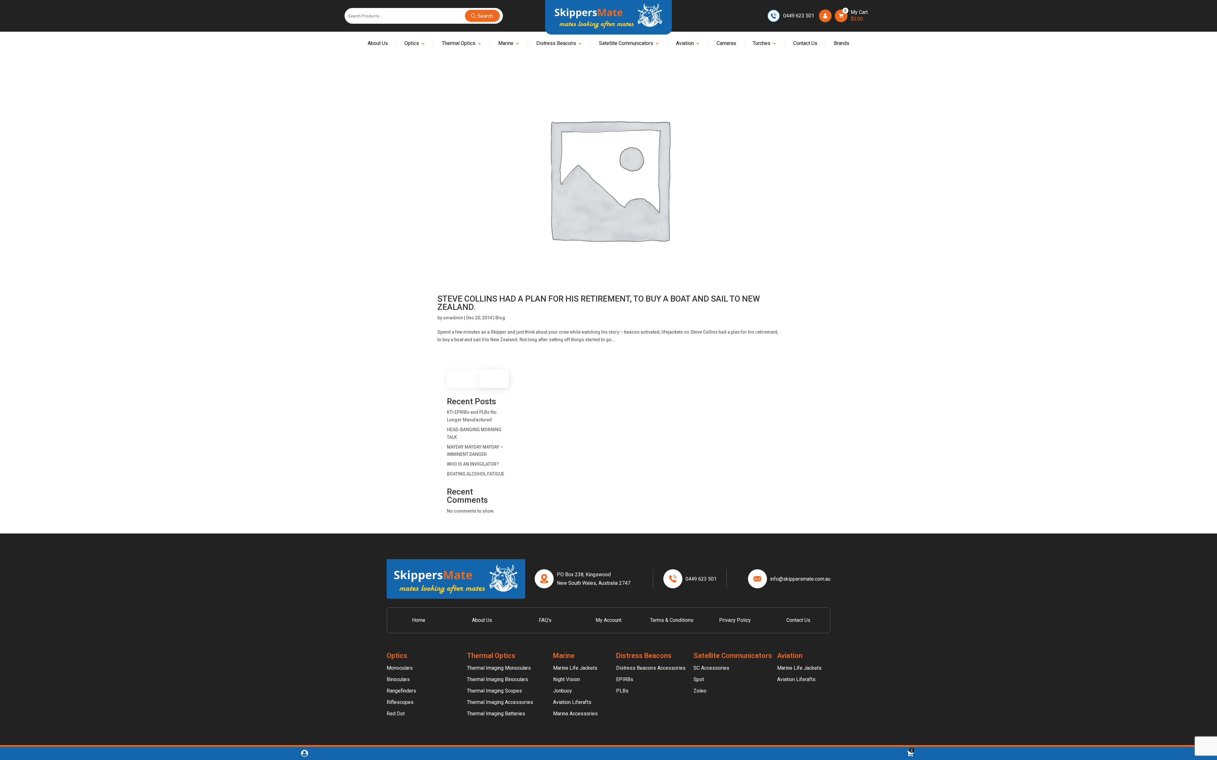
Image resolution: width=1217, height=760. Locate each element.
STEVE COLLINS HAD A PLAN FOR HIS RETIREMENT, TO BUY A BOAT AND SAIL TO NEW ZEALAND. (598, 303)
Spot (698, 679)
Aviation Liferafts (572, 702)
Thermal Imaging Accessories (500, 702)
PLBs (622, 691)
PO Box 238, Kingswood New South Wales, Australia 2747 (593, 579)
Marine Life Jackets (575, 668)
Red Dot (396, 714)
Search (497, 379)
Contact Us (805, 43)
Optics (411, 43)
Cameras (726, 43)
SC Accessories (711, 668)
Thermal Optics (458, 43)
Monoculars (400, 668)
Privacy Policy (735, 620)
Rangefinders (401, 691)
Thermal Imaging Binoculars (497, 679)
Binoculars (398, 679)
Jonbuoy (562, 691)
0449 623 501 (798, 16)
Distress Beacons (556, 43)
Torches (761, 43)
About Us (378, 43)
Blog (500, 317)
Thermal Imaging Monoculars (499, 668)
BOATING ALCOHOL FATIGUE (475, 473)
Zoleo (699, 691)
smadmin (453, 317)
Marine (505, 43)
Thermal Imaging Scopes (494, 691)
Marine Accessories (575, 714)
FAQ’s (545, 620)
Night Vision (566, 679)
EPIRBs (624, 679)
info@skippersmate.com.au (800, 579)
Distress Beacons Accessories (651, 668)
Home (418, 620)
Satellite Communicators (626, 43)
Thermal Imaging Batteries (496, 714)
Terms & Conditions (671, 620)
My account (608, 620)
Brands (841, 43)
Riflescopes (400, 702)
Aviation (685, 43)
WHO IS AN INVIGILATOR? (473, 464)
